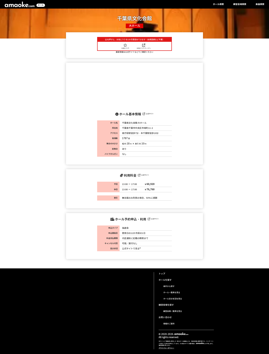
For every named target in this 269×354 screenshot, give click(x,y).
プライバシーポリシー (166, 348)
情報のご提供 (169, 323)
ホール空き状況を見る (172, 299)
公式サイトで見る (130, 248)
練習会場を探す (166, 304)
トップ (162, 273)
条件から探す (169, 286)
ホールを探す (165, 280)
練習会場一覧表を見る (172, 311)
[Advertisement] (134, 86)
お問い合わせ (165, 317)
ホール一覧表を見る (171, 292)
